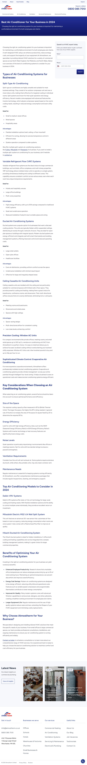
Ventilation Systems (52, 737)
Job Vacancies (72, 737)
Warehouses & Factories (32, 741)
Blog (28, 2)
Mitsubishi (14, 150)
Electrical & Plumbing (60, 14)
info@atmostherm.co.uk (10, 728)
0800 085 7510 (77, 8)
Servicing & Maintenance (54, 741)
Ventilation (32, 14)
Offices (26, 728)
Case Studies (20, 2)
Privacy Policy (22, 762)
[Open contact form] (83, 761)
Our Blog (70, 733)
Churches (26, 746)
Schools (26, 732)
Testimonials (71, 741)
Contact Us (71, 746)
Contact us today (9, 640)
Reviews (30, 762)
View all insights (8, 681)
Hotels (25, 737)
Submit (80, 72)
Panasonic (24, 150)
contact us (8, 155)
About (11, 2)
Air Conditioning (21, 14)
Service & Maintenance (45, 14)
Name (59, 54)
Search (83, 2)
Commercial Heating (7, 14)
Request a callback (81, 6)
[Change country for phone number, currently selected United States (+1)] (59, 66)
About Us (70, 728)
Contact (4, 2)
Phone (59, 62)
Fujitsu (7, 150)
